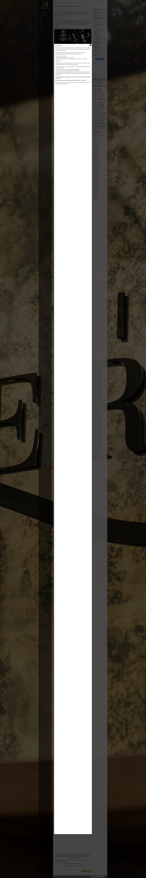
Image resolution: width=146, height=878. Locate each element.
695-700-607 (81, 80)
